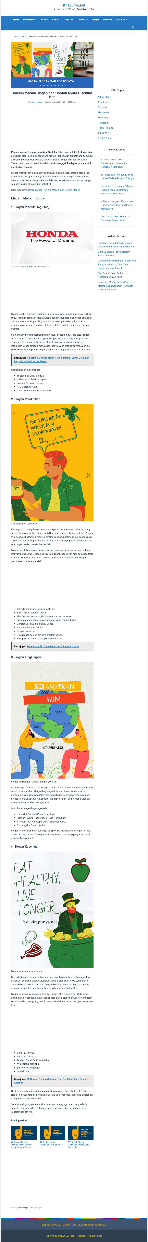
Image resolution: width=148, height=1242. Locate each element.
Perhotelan (103, 122)
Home (16, 36)
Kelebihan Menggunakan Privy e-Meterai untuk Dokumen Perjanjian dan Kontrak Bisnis (115, 285)
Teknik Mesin (104, 133)
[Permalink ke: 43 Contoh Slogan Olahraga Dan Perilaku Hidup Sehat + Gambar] (24, 1133)
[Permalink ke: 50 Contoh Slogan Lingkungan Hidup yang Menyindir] (81, 1133)
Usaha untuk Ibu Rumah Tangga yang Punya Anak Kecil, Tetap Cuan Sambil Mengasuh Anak (117, 264)
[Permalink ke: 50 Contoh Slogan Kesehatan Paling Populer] (52, 1133)
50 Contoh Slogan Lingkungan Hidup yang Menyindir (79, 1145)
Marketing (103, 117)
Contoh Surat (104, 138)
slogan (39, 1207)
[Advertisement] (52, 128)
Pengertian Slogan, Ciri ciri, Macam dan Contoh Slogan (51, 189)
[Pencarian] (133, 26)
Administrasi (104, 97)
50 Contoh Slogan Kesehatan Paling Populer (51, 1143)
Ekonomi (102, 107)
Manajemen (104, 112)
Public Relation (106, 127)
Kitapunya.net (74, 5)
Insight (24, 36)
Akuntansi (103, 102)
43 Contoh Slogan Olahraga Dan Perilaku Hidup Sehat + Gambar (21, 1145)
